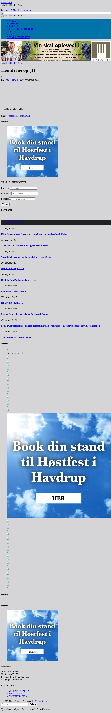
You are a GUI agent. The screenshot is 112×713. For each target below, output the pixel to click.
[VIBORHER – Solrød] (12, 15)
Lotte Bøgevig (11, 80)
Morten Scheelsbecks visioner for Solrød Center (24, 314)
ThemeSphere (41, 701)
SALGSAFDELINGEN (18, 691)
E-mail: (4, 199)
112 (9, 31)
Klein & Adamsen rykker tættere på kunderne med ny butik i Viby (34, 234)
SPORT (11, 34)
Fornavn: (5, 188)
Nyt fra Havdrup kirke (12, 268)
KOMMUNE (13, 23)
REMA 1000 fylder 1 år (12, 303)
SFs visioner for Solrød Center (16, 337)
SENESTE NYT (15, 221)
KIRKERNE (12, 26)
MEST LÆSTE (14, 223)
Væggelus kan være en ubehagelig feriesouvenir (24, 245)
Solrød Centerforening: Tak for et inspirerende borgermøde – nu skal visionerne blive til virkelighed (50, 326)
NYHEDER (12, 20)
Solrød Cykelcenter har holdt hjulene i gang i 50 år (26, 257)
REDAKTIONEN (15, 693)
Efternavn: (6, 193)
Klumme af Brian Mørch (13, 291)
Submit (33, 704)
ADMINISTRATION (17, 696)
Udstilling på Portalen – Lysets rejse (18, 280)
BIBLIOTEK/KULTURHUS (20, 29)
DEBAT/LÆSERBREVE (18, 37)
